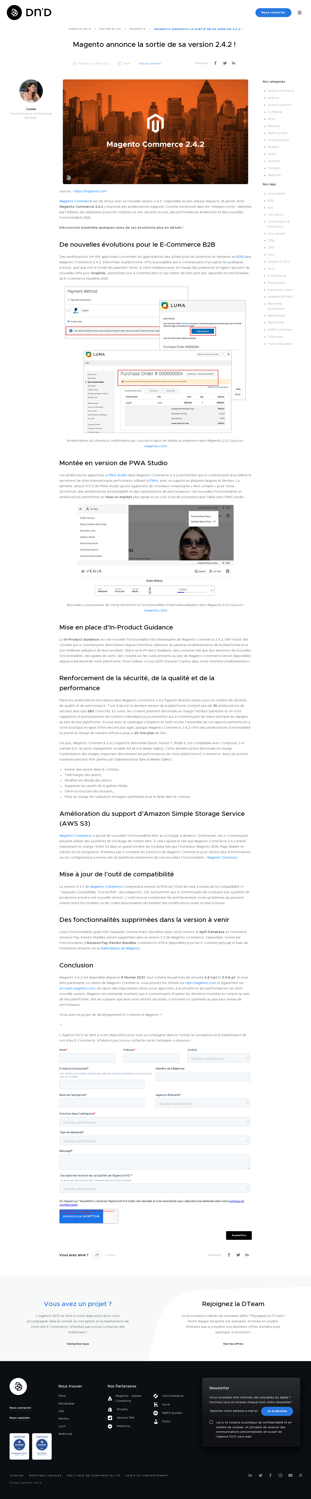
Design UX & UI (278, 261)
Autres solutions (280, 105)
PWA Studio (117, 475)
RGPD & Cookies (280, 329)
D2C (271, 254)
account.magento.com (77, 988)
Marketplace (277, 315)
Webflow (274, 175)
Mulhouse (65, 1434)
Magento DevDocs (222, 857)
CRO (271, 247)
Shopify (273, 147)
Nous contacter (273, 12)
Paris (62, 1396)
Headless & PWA (280, 296)
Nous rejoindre (20, 1417)
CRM (271, 240)
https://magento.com (90, 191)
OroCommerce (278, 140)
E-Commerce (277, 275)
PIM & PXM (275, 322)
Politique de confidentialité (93, 1475)
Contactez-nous (78, 1343)
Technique (275, 336)
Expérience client (280, 290)
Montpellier (67, 1403)
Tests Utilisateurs (280, 343)
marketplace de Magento (120, 948)
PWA (154, 480)
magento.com (155, 446)
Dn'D (271, 268)
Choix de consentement (146, 1475)
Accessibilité (277, 193)
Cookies (17, 1475)
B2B (240, 257)
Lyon (62, 1426)
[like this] (97, 1255)
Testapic (274, 168)
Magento (274, 126)
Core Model (276, 233)
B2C (271, 207)
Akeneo (273, 97)
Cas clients (275, 214)
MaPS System (278, 133)
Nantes (64, 1418)
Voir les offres (233, 1343)
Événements (277, 283)
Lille (61, 1411)
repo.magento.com (200, 983)
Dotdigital (275, 112)
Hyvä (271, 119)
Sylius (272, 154)
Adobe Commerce (281, 90)
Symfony (274, 161)
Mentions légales (45, 1475)
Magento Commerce (75, 201)
